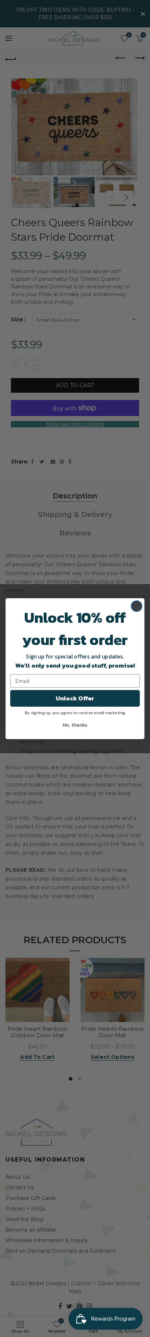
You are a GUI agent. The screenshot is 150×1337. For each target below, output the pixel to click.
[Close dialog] (136, 606)
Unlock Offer (75, 698)
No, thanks (75, 724)
